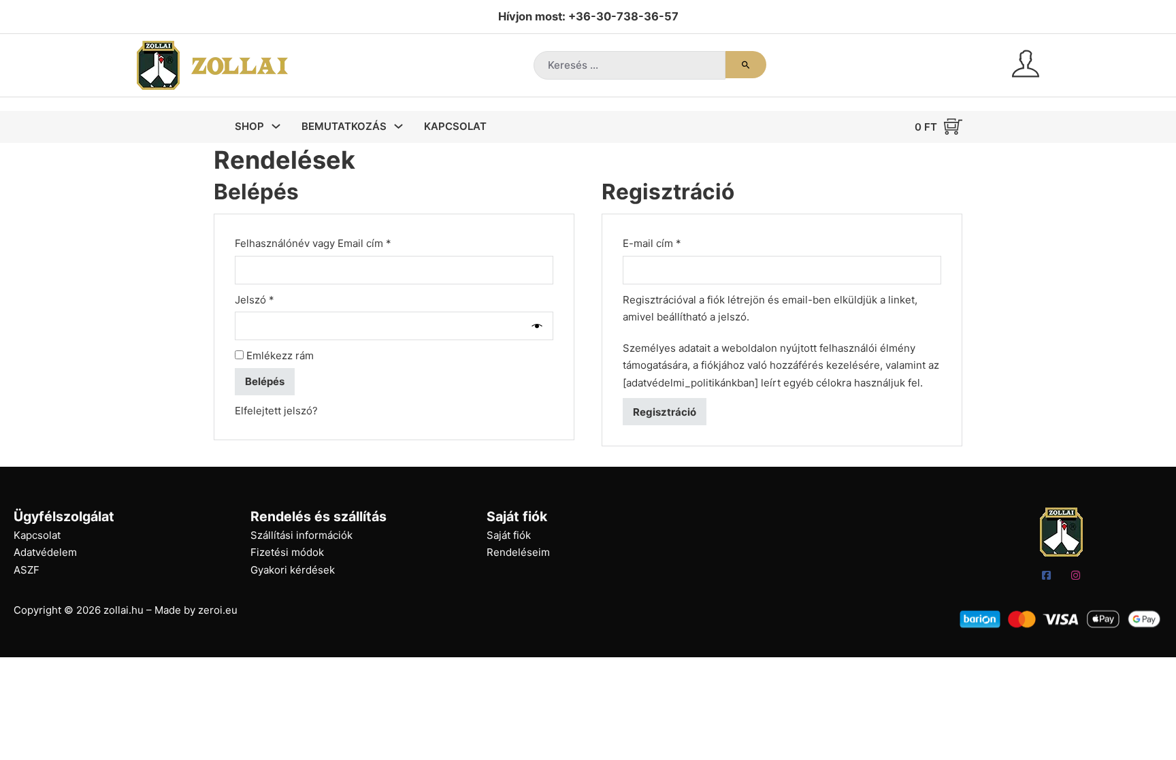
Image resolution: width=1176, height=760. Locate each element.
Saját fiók (509, 535)
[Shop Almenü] (276, 126)
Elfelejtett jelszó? (276, 410)
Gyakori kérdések (292, 569)
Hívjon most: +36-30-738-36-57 (588, 16)
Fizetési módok (287, 552)
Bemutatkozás (344, 126)
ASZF (26, 569)
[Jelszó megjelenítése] (539, 326)
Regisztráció (664, 412)
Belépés (264, 381)
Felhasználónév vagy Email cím (334, 243)
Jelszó (275, 299)
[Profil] (1025, 65)
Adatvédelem (45, 552)
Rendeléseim (518, 552)
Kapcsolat (455, 126)
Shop (249, 126)
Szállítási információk (301, 535)
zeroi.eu (218, 610)
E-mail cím (673, 243)
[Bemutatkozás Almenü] (398, 126)
